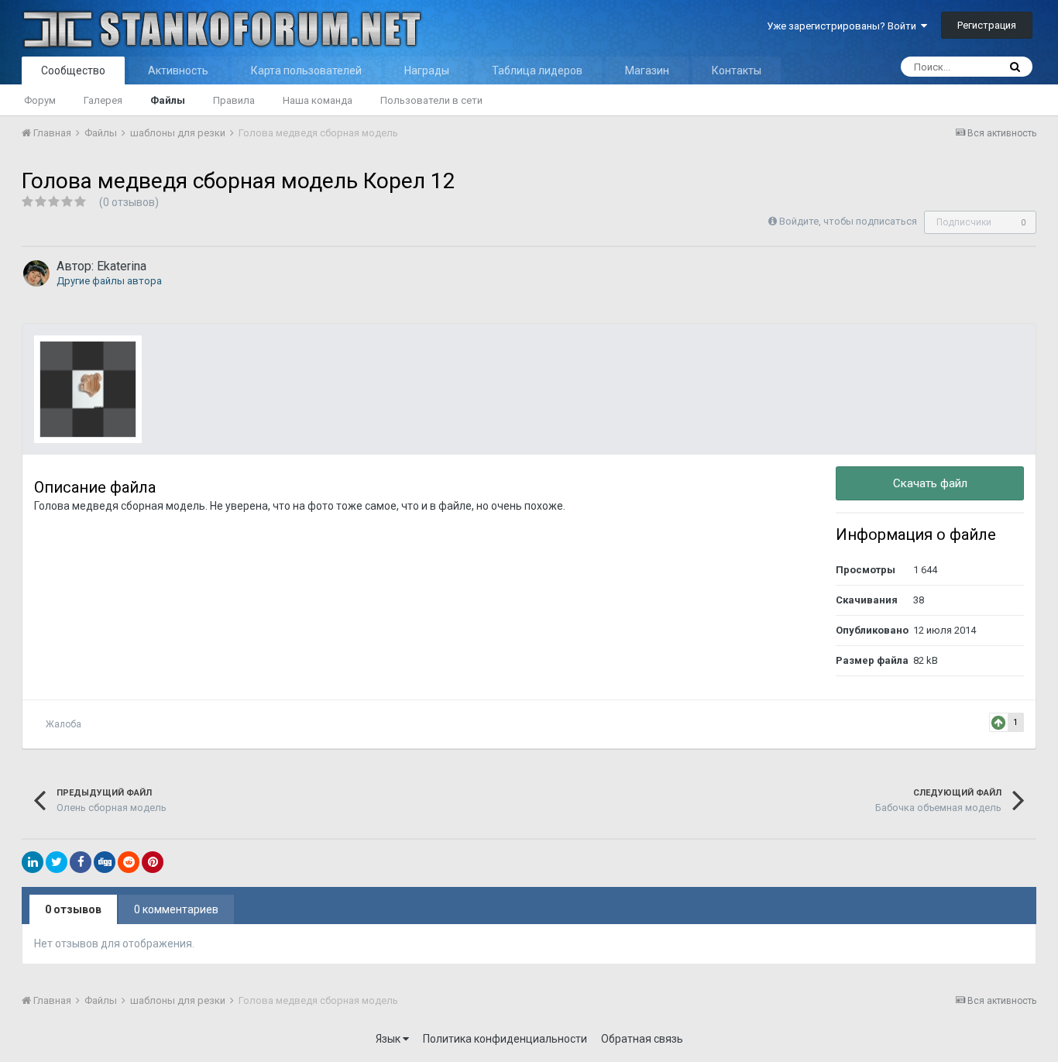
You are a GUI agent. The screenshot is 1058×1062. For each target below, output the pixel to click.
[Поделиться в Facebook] (80, 862)
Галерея (103, 100)
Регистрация (986, 25)
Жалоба (63, 724)
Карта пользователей (306, 70)
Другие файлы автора (109, 281)
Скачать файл (930, 483)
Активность (178, 70)
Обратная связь (642, 1039)
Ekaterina (121, 266)
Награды (426, 70)
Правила (234, 100)
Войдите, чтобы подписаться (848, 221)
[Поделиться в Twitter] (56, 862)
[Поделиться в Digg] (104, 862)
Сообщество (73, 70)
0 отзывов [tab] (73, 909)
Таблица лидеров (537, 70)
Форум (40, 100)
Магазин (647, 70)
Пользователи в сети (431, 100)
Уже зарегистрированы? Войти (844, 26)
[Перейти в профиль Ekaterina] (36, 273)
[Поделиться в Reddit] (128, 862)
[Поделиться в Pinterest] (152, 862)
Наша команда (317, 100)
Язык (389, 1039)
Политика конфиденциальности (505, 1039)
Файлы (167, 100)
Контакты (736, 70)
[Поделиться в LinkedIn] (32, 862)
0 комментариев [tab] (176, 909)
